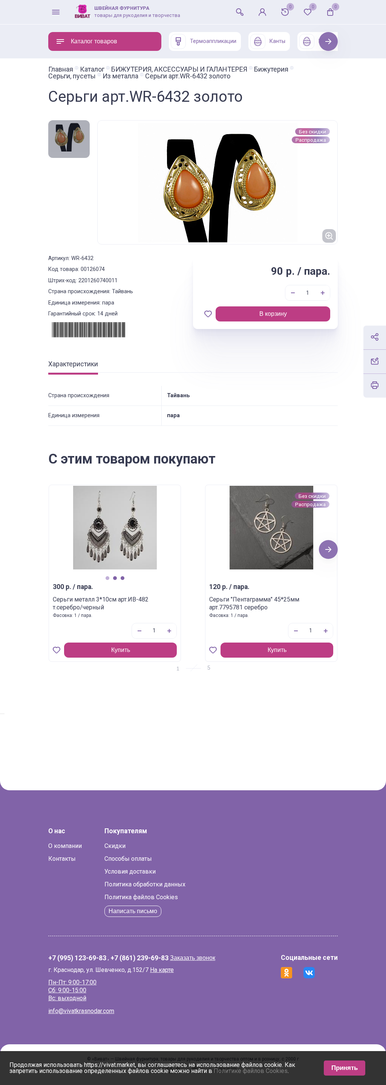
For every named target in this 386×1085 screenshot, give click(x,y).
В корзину (273, 314)
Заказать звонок (192, 958)
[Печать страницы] (374, 385)
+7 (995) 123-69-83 (77, 958)
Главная (60, 69)
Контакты (62, 858)
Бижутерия (271, 69)
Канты (277, 41)
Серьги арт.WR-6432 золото (187, 76)
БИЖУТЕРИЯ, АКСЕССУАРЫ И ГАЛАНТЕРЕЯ (179, 69)
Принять (344, 1067)
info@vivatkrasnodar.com (81, 1011)
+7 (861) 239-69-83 (139, 958)
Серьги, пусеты (72, 76)
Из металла (120, 76)
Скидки (115, 845)
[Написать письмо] (374, 361)
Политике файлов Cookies (251, 1070)
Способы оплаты (128, 858)
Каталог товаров (94, 41)
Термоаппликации (213, 41)
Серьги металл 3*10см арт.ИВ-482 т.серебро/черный (101, 603)
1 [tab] (177, 669)
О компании (65, 845)
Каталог (92, 69)
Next (328, 41)
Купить (120, 650)
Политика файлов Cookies (141, 897)
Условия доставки (130, 871)
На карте (162, 969)
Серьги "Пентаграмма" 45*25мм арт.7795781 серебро (254, 603)
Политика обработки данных (144, 884)
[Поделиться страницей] (374, 337)
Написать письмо (133, 911)
